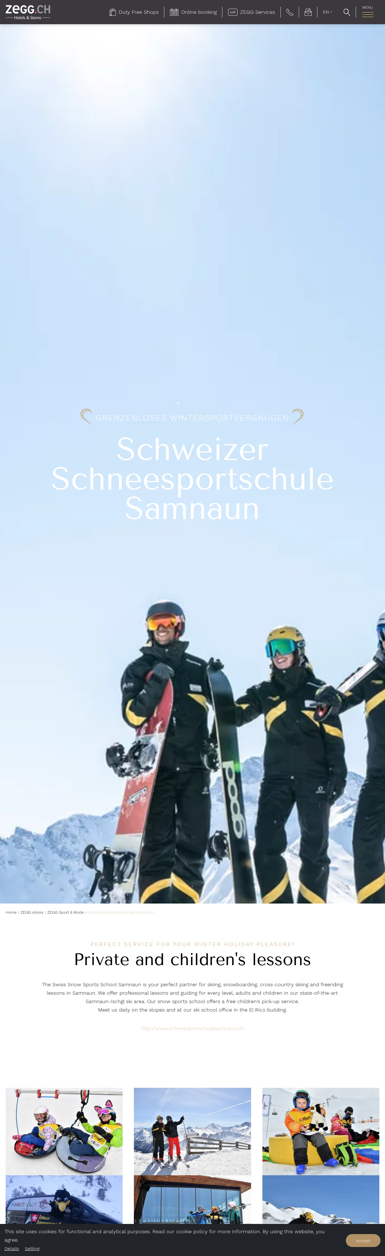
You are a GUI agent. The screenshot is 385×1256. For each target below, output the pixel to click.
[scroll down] (192, 887)
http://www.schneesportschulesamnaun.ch (192, 1028)
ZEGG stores (32, 912)
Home (11, 912)
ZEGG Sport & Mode (65, 912)
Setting (32, 1248)
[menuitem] (134, 12)
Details (12, 1248)
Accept (363, 1240)
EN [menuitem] (326, 12)
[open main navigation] (367, 15)
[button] (290, 12)
